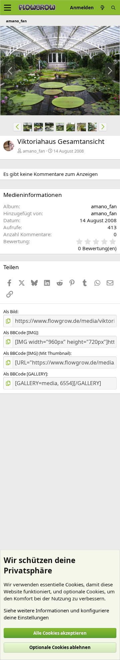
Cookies (74, 584)
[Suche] (113, 7)
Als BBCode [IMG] (20, 332)
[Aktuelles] (102, 7)
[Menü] (7, 7)
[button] (17, 127)
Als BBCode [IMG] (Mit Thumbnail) (36, 353)
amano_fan (34, 151)
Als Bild (10, 312)
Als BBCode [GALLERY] (25, 374)
